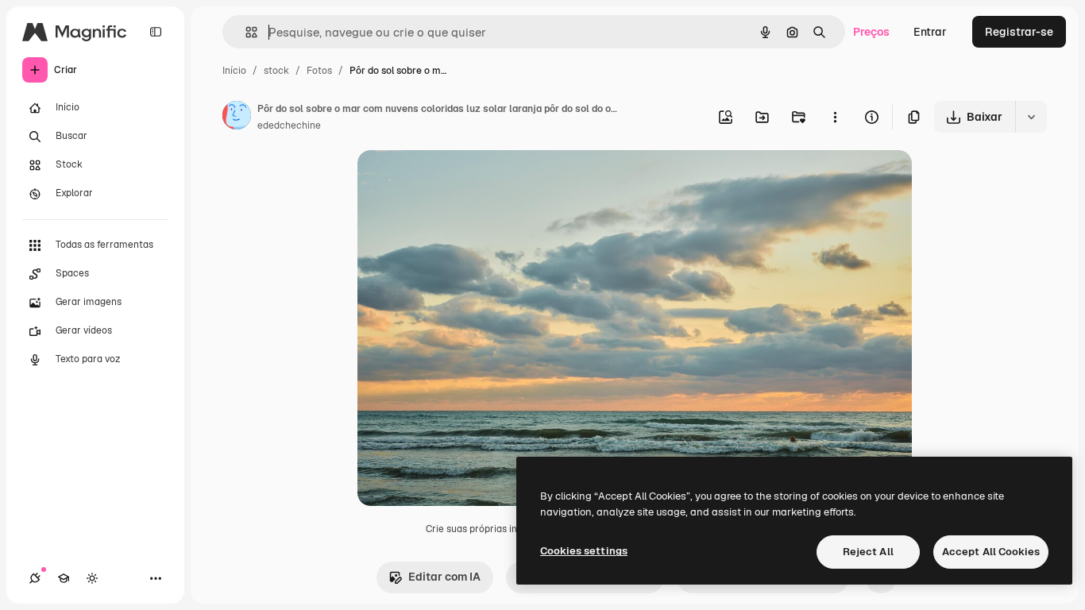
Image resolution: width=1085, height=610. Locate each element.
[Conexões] (35, 578)
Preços (871, 32)
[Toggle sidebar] (155, 31)
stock (276, 70)
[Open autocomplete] (245, 32)
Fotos (319, 70)
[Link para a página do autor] (236, 117)
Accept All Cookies (991, 551)
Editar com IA (444, 576)
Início (234, 70)
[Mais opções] (835, 117)
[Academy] (63, 578)
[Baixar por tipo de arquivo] (1031, 117)
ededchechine (289, 125)
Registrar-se (1019, 32)
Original (459, 180)
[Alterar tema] (92, 578)
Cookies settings (583, 551)
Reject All (868, 551)
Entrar (930, 32)
